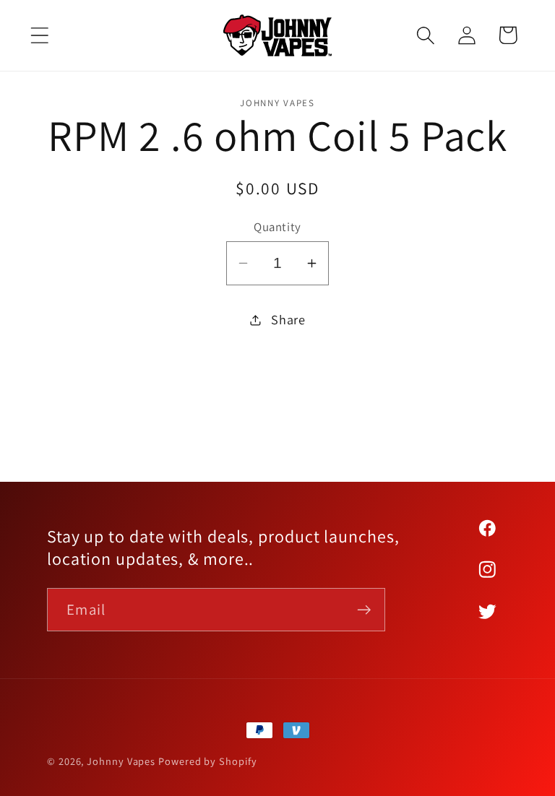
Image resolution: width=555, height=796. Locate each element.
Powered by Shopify (207, 761)
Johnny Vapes (121, 761)
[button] (39, 35)
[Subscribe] (363, 610)
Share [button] (288, 319)
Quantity (277, 227)
